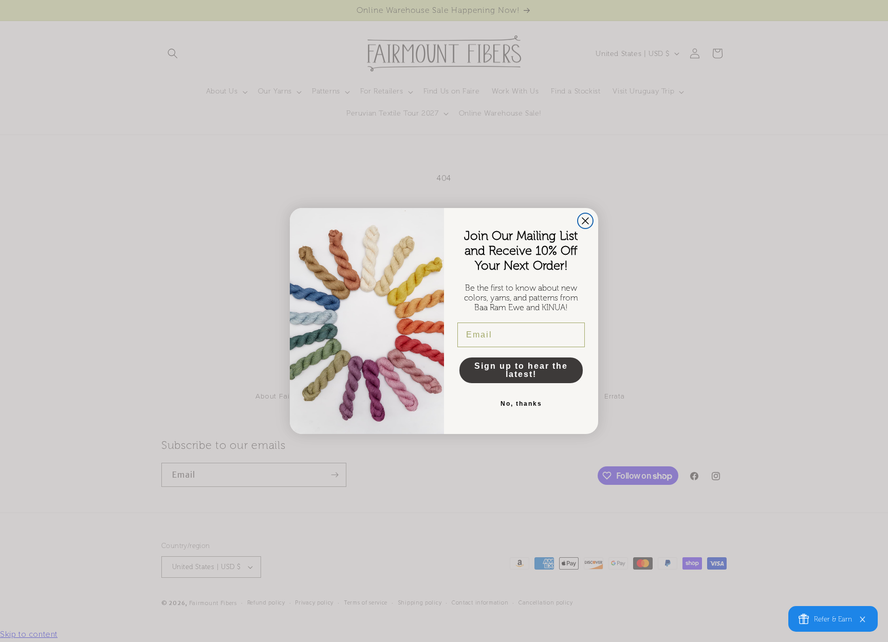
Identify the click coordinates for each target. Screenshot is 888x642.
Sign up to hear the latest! (521, 370)
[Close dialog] (585, 221)
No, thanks (521, 403)
